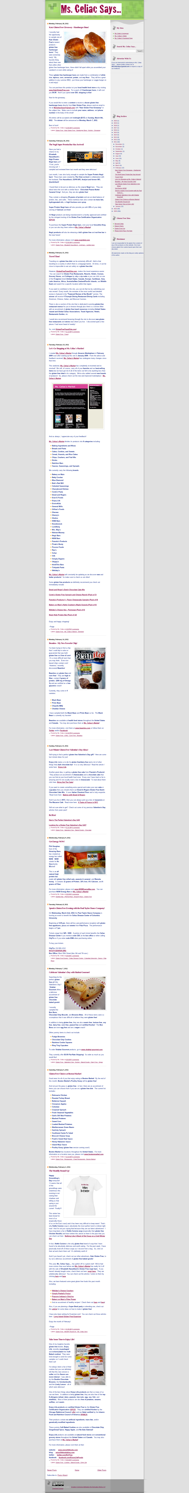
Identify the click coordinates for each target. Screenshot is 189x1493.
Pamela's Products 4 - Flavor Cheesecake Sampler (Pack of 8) (73, 600)
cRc (73, 1412)
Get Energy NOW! (57, 841)
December (118, 144)
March (117, 165)
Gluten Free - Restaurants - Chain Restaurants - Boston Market (76, 1159)
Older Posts (101, 1470)
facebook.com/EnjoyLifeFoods (71, 1457)
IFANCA (84, 1415)
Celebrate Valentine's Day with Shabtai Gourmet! (69, 972)
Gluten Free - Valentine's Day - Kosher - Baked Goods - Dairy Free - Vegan (79, 1062)
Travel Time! (54, 256)
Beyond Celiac (119, 223)
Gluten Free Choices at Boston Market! (65, 1074)
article (54, 1309)
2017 (115, 128)
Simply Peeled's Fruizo (61, 1294)
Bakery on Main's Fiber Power (64, 1299)
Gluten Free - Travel (62, 334)
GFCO (51, 220)
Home (77, 1470)
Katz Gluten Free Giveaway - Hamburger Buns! (69, 27)
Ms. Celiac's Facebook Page (124, 38)
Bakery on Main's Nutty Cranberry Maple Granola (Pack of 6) (73, 605)
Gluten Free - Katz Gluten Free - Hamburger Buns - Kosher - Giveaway (78, 130)
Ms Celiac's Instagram (122, 33)
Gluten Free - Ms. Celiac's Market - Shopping (70, 631)
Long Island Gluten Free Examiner (67, 1317)
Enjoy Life (62, 767)
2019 (115, 123)
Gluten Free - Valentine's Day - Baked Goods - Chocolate (73, 830)
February (118, 168)
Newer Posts (52, 1470)
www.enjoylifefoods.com (68, 1450)
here (57, 1276)
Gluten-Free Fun (120, 228)
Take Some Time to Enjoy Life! (62, 1339)
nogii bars (92, 1271)
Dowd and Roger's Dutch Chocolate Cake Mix (67, 590)
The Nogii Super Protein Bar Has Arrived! (66, 144)
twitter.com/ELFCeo (65, 1455)
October (118, 149)
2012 (115, 139)
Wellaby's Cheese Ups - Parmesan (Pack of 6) (67, 610)
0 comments (76, 128)
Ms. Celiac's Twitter (121, 36)
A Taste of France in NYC (88, 802)
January (118, 206)
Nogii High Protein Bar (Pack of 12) (63, 615)
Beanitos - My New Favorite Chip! (63, 643)
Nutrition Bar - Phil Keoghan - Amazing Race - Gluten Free (74, 896)
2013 (115, 137)
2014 (115, 135)
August (117, 153)
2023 (115, 120)
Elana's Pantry (119, 226)
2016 (115, 130)
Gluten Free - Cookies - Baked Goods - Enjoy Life (71, 1462)
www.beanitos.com (82, 728)
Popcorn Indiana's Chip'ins (63, 1296)
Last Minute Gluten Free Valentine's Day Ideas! (68, 750)
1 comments (75, 955)
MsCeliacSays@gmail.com (64, 108)
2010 (115, 208)
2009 (115, 211)
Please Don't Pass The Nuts (123, 231)
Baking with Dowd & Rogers (74, 795)
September (119, 151)
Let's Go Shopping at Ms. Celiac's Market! (66, 348)
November (118, 146)
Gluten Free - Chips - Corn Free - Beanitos (69, 735)
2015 (115, 132)
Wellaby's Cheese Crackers (62, 1291)
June (117, 158)
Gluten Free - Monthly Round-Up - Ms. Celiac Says (72, 1331)
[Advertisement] (94, 138)
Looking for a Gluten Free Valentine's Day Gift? (67, 825)
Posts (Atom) (63, 1475)
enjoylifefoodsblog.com (65, 1452)
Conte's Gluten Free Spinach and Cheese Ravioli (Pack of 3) (72, 595)
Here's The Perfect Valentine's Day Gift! (64, 820)
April (117, 163)
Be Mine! (52, 815)
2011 (115, 142)
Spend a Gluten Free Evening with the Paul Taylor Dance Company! (77, 908)
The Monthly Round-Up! (59, 1171)
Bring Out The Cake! (65, 782)
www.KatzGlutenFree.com (59, 90)
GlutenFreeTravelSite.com (66, 271)
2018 (115, 125)
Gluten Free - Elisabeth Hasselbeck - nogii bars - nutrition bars (75, 245)
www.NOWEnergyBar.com (84, 889)
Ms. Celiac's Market (83, 227)
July (116, 156)
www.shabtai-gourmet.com (92, 1050)
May (117, 161)
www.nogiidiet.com (82, 240)
